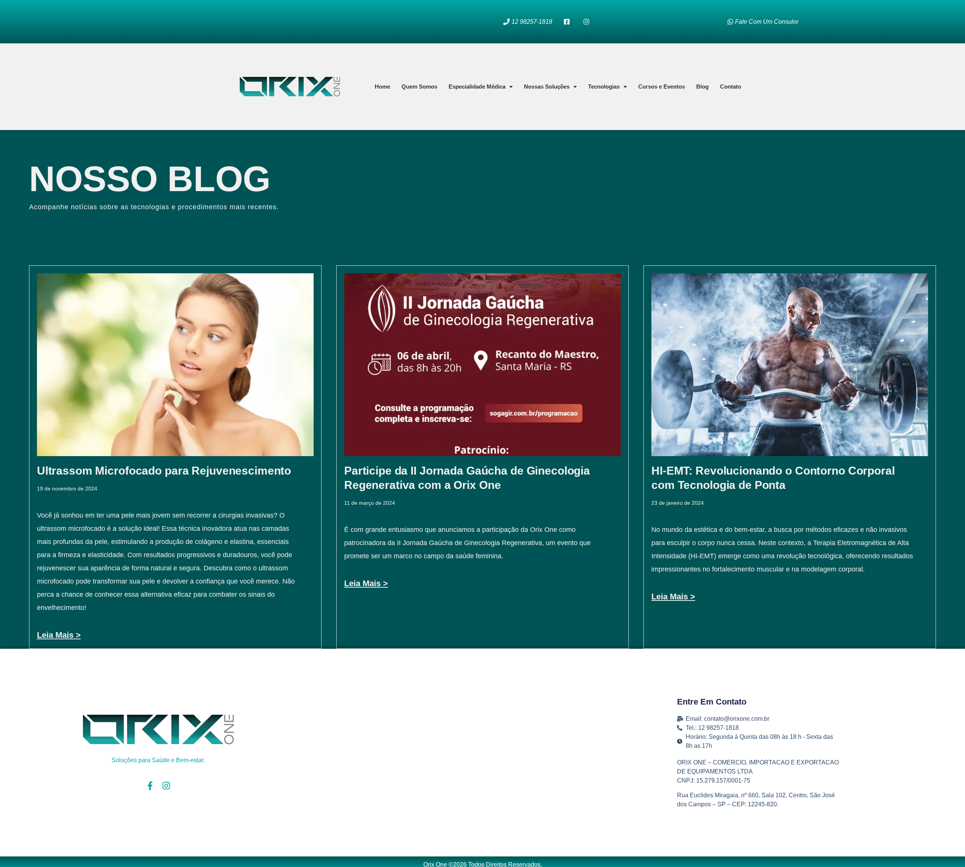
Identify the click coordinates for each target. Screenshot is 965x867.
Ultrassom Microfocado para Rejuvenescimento (164, 470)
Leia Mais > (59, 635)
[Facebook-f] (150, 785)
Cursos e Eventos (661, 86)
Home (382, 86)
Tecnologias (604, 86)
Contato (730, 86)
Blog (702, 86)
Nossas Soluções (547, 86)
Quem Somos (419, 86)
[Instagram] (166, 785)
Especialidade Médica (477, 86)
